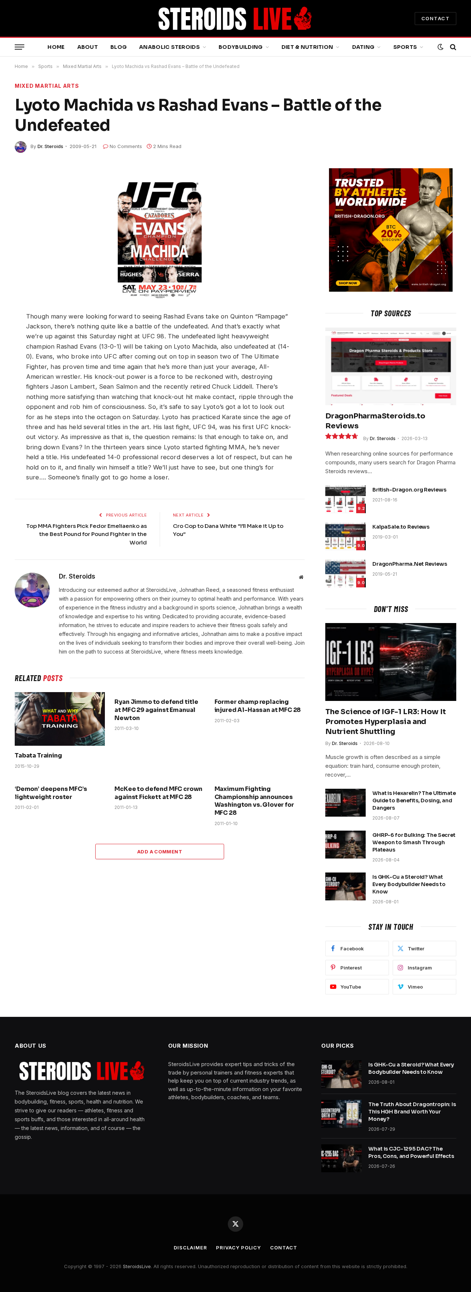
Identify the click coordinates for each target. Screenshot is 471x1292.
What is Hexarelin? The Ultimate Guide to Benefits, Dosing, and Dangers (414, 800)
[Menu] (19, 47)
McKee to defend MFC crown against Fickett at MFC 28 (158, 793)
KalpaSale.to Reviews (400, 526)
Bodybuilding (240, 47)
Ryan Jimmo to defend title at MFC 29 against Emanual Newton (156, 710)
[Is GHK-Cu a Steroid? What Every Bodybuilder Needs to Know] (345, 886)
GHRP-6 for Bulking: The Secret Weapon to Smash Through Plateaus (414, 842)
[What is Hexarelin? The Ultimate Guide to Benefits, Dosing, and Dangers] (345, 803)
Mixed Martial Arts (47, 86)
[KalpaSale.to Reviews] (345, 536)
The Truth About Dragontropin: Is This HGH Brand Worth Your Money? (412, 1111)
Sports (405, 47)
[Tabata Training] (60, 719)
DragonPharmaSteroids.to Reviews (375, 421)
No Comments (126, 146)
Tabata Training (38, 755)
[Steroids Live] (235, 18)
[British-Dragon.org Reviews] (345, 499)
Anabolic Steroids (169, 47)
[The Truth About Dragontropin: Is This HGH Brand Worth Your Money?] (341, 1114)
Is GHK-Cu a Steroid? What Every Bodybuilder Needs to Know (408, 884)
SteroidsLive (137, 1266)
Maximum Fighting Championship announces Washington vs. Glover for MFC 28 (254, 801)
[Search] (452, 47)
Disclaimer (190, 1247)
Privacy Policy (238, 1247)
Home (55, 47)
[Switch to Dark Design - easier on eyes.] (440, 47)
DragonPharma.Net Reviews (409, 564)
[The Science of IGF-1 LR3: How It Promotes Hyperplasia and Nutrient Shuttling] (390, 662)
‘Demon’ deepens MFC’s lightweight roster (51, 793)
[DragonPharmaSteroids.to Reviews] (390, 366)
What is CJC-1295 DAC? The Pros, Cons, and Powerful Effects (411, 1152)
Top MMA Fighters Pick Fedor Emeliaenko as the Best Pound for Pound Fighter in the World (86, 534)
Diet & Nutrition (307, 47)
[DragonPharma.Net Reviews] (345, 573)
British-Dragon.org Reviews (409, 489)
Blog (118, 47)
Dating (363, 47)
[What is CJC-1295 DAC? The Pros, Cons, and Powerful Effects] (341, 1158)
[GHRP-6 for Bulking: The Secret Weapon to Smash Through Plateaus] (345, 845)
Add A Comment (159, 851)
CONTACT (435, 18)
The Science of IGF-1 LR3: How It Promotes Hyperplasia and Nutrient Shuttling (385, 721)
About (87, 47)
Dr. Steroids (50, 146)
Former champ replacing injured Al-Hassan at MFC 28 (258, 706)
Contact (283, 1247)
